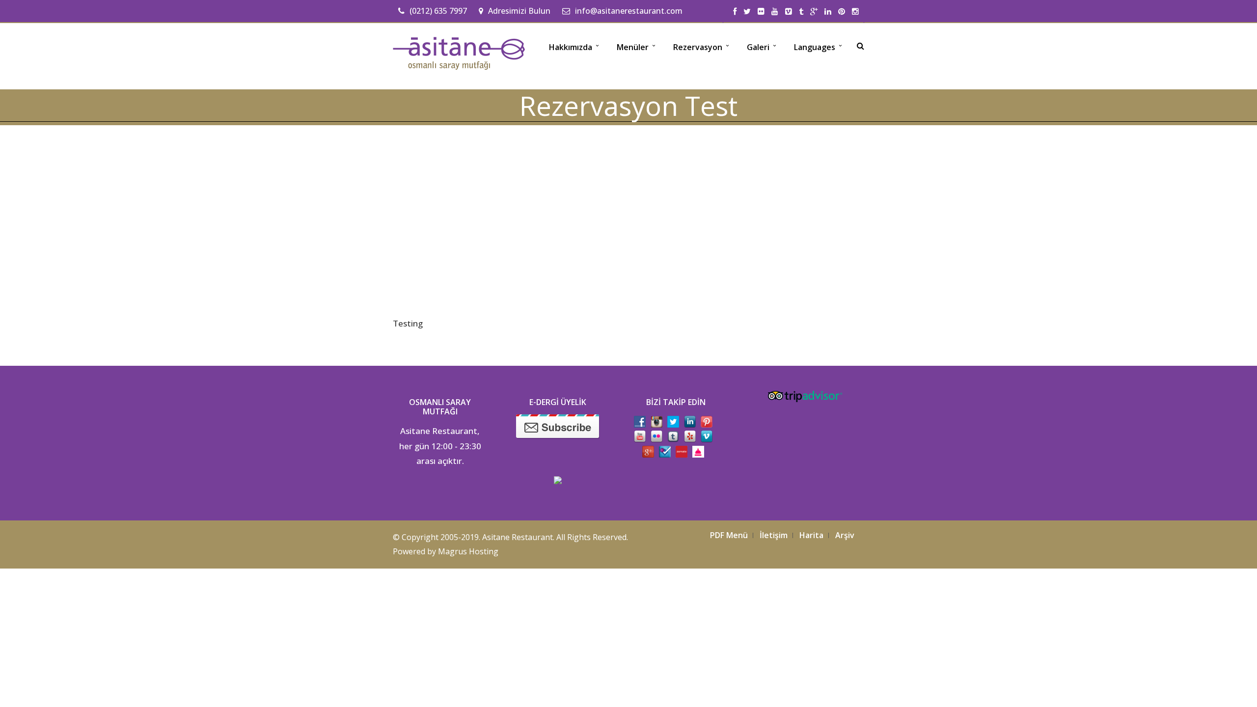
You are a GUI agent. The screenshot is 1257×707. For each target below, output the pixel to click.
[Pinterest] (841, 12)
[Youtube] (774, 12)
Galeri (758, 47)
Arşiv (844, 535)
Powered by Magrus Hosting (445, 551)
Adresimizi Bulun (519, 10)
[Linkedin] (827, 12)
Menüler (633, 47)
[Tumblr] (801, 12)
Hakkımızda (570, 47)
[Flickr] (761, 12)
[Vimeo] (788, 12)
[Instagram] (855, 12)
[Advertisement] (628, 214)
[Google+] (814, 12)
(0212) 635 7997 (438, 10)
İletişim (774, 535)
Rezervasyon (697, 47)
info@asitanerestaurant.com (629, 10)
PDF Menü (729, 535)
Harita (811, 535)
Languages (814, 47)
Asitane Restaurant (517, 537)
